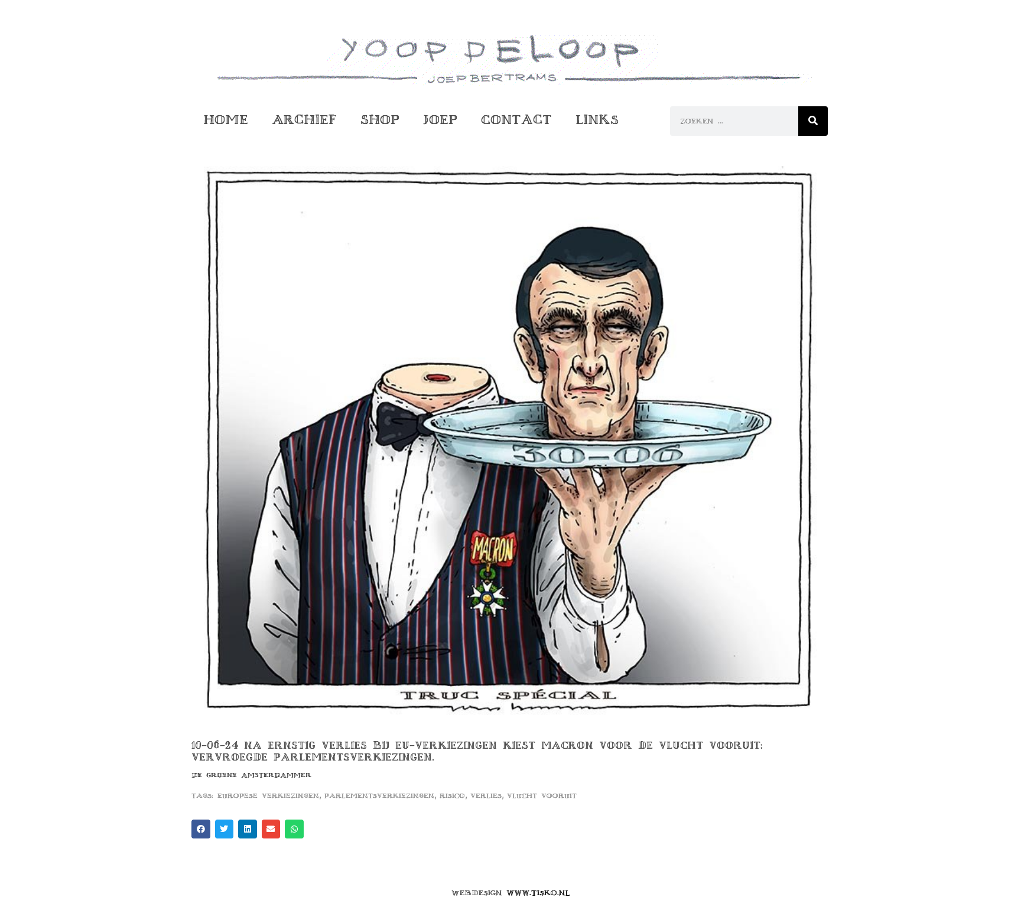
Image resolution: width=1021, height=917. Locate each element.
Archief (304, 120)
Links (597, 120)
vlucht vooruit (542, 795)
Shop (379, 120)
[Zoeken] (813, 121)
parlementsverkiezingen (379, 795)
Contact (516, 120)
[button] (200, 829)
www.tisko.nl (538, 893)
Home (225, 120)
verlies (486, 795)
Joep (440, 120)
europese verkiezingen (268, 795)
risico (452, 795)
